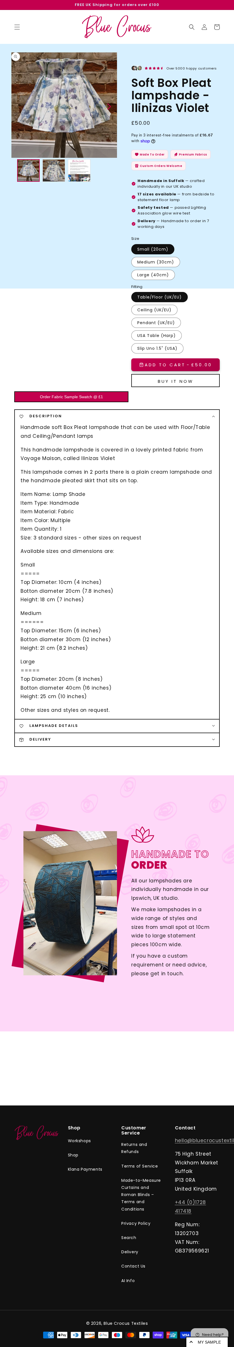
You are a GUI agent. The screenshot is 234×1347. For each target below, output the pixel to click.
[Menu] (17, 27)
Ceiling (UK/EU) (154, 310)
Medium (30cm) (155, 262)
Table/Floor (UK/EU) (159, 297)
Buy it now (175, 381)
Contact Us (133, 1266)
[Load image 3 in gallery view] (79, 170)
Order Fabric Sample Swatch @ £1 (71, 397)
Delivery (129, 1252)
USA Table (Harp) (156, 335)
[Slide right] (108, 106)
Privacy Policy (135, 1223)
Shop (73, 1155)
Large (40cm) (153, 275)
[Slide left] (19, 106)
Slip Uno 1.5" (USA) (157, 348)
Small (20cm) (152, 249)
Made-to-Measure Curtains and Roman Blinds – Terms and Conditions (141, 1195)
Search (128, 1237)
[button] (191, 27)
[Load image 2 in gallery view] (54, 170)
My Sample (209, 1342)
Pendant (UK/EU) (156, 323)
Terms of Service (139, 1166)
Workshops (79, 1141)
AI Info (128, 1280)
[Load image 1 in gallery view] (28, 170)
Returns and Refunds (134, 1148)
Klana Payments (85, 1169)
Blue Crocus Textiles (126, 1323)
